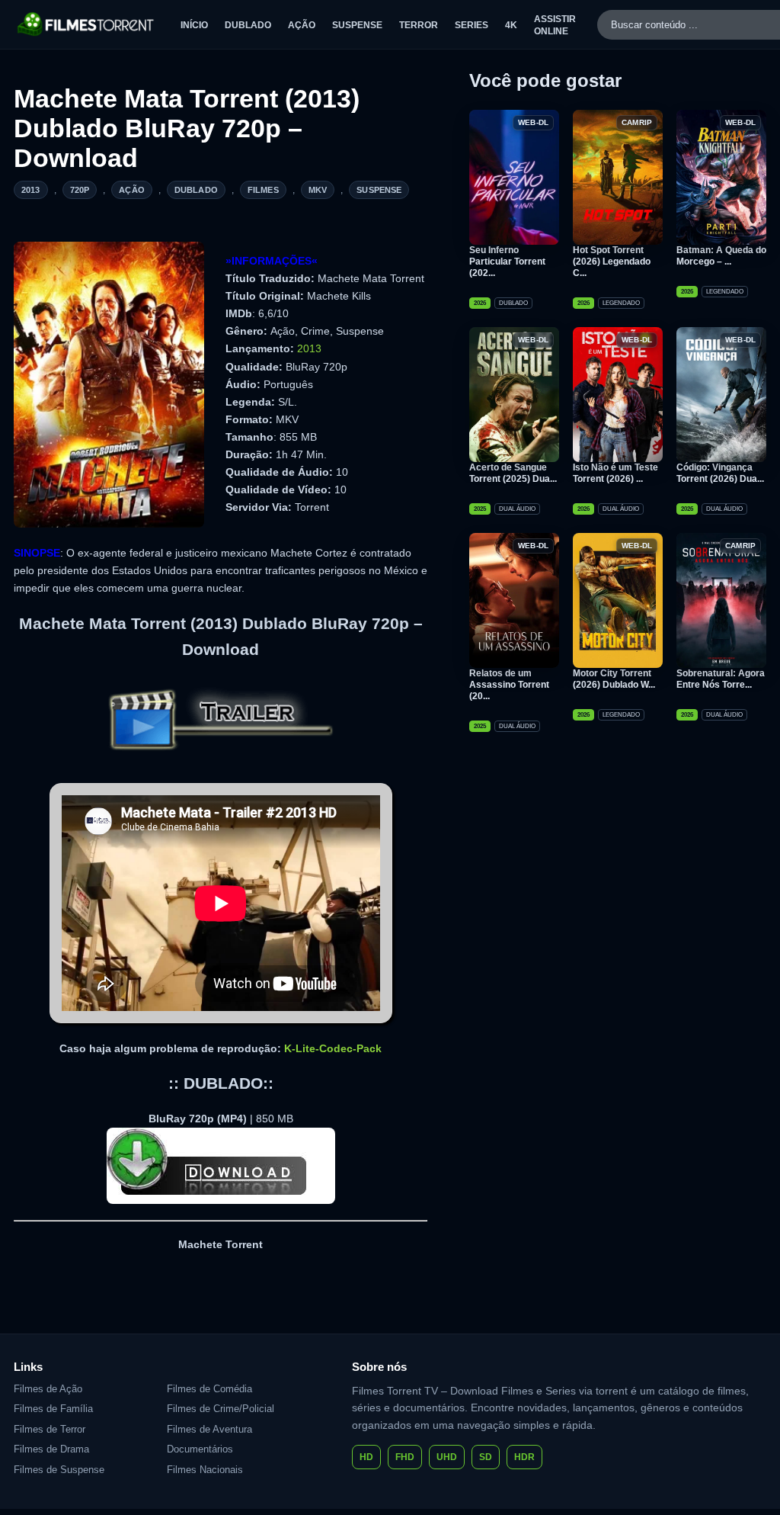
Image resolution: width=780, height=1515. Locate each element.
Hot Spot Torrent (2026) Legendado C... (612, 261)
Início (194, 25)
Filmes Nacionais (205, 1469)
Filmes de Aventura (209, 1429)
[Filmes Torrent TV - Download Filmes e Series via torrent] (86, 24)
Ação (301, 25)
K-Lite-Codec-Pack (333, 1048)
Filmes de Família (53, 1408)
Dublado (248, 25)
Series (471, 25)
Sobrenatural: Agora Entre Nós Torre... (720, 679)
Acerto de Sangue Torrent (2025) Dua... (513, 473)
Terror (418, 25)
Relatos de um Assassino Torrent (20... (509, 684)
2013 (30, 189)
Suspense (357, 25)
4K (511, 25)
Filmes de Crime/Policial (220, 1408)
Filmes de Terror (49, 1429)
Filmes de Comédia (209, 1389)
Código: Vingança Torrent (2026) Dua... (720, 473)
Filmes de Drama (51, 1449)
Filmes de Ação (48, 1389)
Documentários (200, 1449)
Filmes (263, 189)
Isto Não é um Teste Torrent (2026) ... (615, 473)
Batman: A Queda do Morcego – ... (721, 256)
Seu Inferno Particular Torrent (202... (507, 261)
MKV (317, 189)
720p (80, 189)
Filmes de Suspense (59, 1469)
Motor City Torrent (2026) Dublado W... (614, 679)
